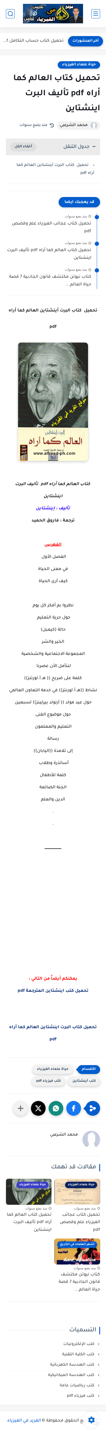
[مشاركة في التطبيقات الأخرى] (20, 1108)
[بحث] (10, 13)
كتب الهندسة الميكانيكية (71, 1375)
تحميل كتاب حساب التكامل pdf (33, 41)
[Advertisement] (53, 925)
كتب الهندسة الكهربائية (72, 1365)
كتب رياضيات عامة (77, 1385)
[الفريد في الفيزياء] (53, 14)
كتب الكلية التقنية (78, 1354)
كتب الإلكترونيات (79, 1344)
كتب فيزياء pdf (48, 1081)
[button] (73, 1108)
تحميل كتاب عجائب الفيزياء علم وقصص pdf (51, 228)
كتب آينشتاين (84, 1081)
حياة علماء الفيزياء (79, 65)
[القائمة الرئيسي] (95, 13)
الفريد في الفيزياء (24, 1421)
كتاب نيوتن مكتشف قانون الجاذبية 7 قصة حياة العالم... (50, 281)
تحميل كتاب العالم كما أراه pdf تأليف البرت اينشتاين (49, 254)
